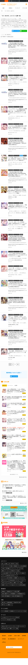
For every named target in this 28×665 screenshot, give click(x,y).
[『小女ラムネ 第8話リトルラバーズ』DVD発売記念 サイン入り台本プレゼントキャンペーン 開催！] (4, 78)
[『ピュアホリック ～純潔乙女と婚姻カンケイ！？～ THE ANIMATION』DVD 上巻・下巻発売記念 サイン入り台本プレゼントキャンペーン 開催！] (4, 109)
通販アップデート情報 (18, 582)
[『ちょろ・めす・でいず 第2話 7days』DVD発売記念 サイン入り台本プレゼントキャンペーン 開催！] (4, 222)
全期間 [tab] (16, 385)
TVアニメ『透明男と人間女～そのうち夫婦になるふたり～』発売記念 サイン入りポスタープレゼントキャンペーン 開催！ (17, 318)
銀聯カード (10, 604)
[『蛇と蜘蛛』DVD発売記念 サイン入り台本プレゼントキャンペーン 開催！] (4, 351)
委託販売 (4, 635)
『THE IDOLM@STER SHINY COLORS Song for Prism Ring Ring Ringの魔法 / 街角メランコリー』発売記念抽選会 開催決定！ (17, 174)
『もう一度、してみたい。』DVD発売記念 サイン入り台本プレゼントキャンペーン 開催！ (17, 269)
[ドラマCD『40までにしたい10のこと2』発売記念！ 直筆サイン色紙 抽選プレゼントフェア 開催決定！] (4, 158)
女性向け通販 (16, 591)
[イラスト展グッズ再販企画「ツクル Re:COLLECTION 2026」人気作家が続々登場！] (4, 437)
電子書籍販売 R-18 (21, 593)
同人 (2, 563)
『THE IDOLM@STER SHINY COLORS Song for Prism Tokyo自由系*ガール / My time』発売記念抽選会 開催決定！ (17, 93)
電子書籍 (8, 568)
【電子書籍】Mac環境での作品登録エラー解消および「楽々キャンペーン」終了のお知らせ (14, 485)
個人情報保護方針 (12, 638)
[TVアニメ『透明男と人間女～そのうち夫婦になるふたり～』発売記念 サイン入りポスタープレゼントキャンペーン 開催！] (4, 317)
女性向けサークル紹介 (15, 570)
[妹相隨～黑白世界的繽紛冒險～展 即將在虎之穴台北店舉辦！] (4, 398)
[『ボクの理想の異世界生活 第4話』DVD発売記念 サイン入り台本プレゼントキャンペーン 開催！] (4, 254)
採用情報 (24, 635)
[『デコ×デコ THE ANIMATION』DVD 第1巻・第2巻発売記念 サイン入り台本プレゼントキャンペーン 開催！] (4, 126)
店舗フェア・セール (5, 570)
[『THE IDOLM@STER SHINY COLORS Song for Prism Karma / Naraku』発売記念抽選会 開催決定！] (4, 300)
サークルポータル (19, 611)
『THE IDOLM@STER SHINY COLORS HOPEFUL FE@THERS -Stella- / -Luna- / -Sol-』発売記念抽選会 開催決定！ (17, 45)
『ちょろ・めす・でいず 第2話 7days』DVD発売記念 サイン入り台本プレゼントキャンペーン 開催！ (17, 223)
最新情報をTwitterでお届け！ (14, 372)
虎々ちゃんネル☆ (21, 626)
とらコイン (15, 1)
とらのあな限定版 (22, 566)
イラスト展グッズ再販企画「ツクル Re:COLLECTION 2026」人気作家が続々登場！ (16, 436)
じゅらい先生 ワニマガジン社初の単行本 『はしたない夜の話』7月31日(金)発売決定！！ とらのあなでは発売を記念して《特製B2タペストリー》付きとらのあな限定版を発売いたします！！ (16, 446)
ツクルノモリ (21, 577)
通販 (9, 1)
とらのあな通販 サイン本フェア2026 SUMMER (16, 429)
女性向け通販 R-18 (5, 593)
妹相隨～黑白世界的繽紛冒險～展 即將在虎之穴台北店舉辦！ (16, 397)
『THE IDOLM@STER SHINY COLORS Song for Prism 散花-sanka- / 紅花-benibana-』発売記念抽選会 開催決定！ (17, 142)
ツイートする (16, 30)
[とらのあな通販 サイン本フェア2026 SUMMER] (4, 429)
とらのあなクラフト (5, 617)
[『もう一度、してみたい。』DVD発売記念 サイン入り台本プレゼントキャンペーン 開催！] (4, 268)
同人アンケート (4, 580)
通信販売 (15, 566)
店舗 (11, 1)
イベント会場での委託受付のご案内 (16, 454)
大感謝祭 (15, 577)
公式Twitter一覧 (5, 628)
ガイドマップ (21, 638)
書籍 (6, 563)
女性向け (10, 8)
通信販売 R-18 (9, 591)
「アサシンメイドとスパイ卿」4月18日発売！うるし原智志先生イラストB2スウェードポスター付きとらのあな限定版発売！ (16, 420)
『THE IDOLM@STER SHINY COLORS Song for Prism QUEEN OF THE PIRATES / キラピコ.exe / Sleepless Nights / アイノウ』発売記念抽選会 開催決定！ (17, 335)
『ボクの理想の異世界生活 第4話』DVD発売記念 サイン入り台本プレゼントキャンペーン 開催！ (17, 255)
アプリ (3, 575)
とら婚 (18, 1)
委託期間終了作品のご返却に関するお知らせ (13, 491)
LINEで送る (24, 30)
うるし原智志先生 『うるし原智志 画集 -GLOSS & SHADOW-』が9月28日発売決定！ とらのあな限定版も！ (16, 390)
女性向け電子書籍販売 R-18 (17, 596)
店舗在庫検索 (9, 602)
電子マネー (4, 604)
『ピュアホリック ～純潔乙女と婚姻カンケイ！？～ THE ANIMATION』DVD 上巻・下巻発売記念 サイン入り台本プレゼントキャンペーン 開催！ (17, 111)
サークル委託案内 (5, 611)
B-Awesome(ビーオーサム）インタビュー (17, 580)
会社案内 (10, 635)
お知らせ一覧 (4, 626)
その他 (3, 568)
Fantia (11, 582)
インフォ (6, 1)
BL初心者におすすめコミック (11, 575)
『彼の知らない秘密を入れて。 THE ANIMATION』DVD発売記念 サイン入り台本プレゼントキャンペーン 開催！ (17, 207)
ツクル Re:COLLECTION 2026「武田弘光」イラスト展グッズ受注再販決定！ (16, 404)
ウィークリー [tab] (10, 385)
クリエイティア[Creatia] (6, 619)
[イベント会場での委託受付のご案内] (4, 456)
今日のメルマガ (4, 582)
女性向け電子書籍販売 (6, 596)
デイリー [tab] (4, 385)
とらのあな (2, 1)
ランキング (17, 8)
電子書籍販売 (13, 593)
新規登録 (12, 611)
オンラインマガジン (12, 626)
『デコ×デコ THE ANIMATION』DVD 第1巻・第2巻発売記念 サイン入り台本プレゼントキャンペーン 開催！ (17, 127)
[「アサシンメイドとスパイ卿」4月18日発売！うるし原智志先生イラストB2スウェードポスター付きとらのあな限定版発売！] (4, 420)
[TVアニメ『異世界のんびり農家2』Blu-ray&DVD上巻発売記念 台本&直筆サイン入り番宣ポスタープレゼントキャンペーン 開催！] (4, 189)
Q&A (25, 611)
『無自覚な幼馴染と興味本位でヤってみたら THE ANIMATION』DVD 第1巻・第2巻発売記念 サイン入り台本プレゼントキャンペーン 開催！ (17, 62)
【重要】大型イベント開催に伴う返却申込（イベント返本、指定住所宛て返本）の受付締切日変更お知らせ (14, 497)
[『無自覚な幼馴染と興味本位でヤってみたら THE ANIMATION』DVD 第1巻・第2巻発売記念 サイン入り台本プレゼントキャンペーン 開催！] (4, 61)
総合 (3, 8)
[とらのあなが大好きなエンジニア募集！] (14, 549)
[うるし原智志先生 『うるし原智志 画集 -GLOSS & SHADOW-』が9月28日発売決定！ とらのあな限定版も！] (4, 391)
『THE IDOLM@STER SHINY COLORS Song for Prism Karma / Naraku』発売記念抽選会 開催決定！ (16, 301)
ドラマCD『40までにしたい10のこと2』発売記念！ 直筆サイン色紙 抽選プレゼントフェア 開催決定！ (17, 159)
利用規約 (4, 638)
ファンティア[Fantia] (15, 617)
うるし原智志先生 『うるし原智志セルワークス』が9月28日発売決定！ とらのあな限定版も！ (16, 412)
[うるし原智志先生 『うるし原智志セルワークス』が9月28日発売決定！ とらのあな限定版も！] (4, 412)
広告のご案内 (17, 635)
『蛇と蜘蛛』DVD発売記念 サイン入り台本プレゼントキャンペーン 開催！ (17, 352)
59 (17, 364)
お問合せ (4, 642)
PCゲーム (11, 573)
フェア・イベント (5, 566)
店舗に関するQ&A (17, 602)
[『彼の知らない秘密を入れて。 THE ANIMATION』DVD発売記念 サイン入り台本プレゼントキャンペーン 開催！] (4, 205)
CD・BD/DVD (11, 563)
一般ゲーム (17, 573)
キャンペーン (14, 568)
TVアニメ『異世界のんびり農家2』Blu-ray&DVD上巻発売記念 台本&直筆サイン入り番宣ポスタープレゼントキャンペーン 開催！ (17, 191)
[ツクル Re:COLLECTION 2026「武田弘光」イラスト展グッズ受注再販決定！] (4, 405)
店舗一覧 (3, 602)
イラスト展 (24, 8)
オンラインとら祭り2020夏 (7, 577)
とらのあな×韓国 (5, 573)
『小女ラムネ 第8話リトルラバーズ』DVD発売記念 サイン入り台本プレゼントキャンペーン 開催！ (17, 78)
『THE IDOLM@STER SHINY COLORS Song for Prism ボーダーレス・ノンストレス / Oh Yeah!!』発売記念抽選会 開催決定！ (17, 284)
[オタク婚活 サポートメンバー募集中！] (14, 536)
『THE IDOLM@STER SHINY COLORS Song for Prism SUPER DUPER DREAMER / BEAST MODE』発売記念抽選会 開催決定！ (17, 238)
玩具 (17, 563)
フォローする (14, 376)
